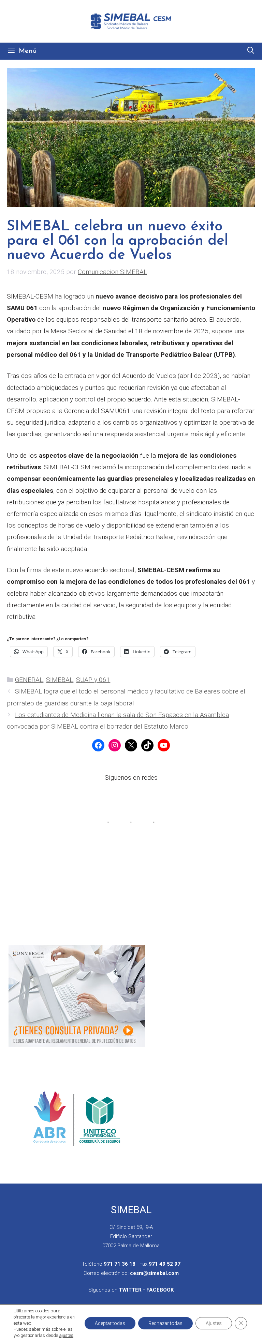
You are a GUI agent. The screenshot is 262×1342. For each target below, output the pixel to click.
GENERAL (29, 680)
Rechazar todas (165, 1323)
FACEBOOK (160, 1290)
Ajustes (214, 1323)
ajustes (66, 1335)
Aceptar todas (110, 1323)
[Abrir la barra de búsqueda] (250, 51)
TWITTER (130, 1290)
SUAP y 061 (93, 680)
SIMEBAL (59, 680)
